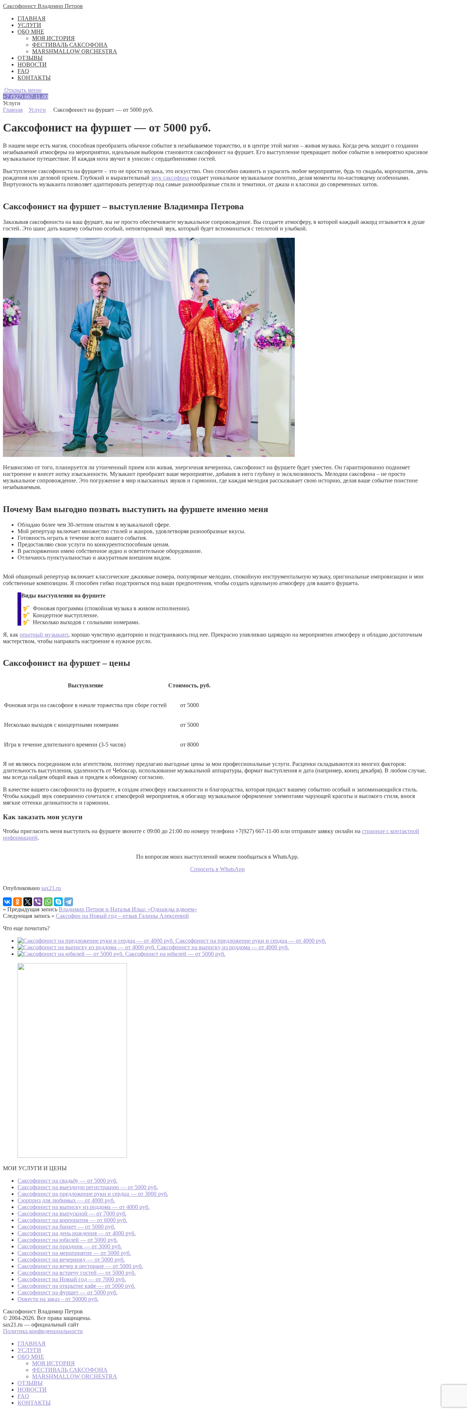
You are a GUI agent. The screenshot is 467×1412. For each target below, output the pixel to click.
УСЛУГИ (29, 25)
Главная (13, 110)
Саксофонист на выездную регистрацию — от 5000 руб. (88, 1187)
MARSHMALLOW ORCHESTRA (74, 51)
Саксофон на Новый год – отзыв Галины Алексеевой (122, 916)
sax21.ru (51, 888)
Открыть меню (22, 90)
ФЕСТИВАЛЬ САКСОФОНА (70, 45)
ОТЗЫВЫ (30, 58)
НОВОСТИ (32, 64)
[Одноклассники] (17, 901)
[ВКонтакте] (7, 901)
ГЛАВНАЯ (32, 18)
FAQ (23, 71)
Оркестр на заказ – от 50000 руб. (58, 1299)
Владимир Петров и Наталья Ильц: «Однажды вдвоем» (128, 909)
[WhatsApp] (48, 901)
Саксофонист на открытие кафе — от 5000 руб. (76, 1286)
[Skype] (58, 901)
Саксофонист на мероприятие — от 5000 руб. (74, 1253)
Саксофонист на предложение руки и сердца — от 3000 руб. (93, 1194)
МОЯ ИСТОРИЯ (53, 38)
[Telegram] (68, 901)
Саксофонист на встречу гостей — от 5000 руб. (77, 1273)
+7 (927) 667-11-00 (25, 97)
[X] (27, 901)
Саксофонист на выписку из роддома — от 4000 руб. (84, 1207)
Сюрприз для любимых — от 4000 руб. (66, 1200)
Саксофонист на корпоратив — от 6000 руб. (72, 1220)
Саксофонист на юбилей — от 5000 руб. (68, 1240)
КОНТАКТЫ (34, 78)
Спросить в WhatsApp (217, 869)
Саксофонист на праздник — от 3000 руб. (70, 1246)
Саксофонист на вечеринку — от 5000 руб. (71, 1259)
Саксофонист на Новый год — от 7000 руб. (72, 1279)
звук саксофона (170, 178)
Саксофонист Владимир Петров (43, 6)
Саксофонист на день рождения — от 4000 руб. (77, 1233)
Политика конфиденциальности (43, 1331)
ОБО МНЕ (31, 31)
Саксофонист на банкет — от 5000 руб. (66, 1227)
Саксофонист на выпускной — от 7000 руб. (72, 1213)
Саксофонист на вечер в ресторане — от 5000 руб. (80, 1266)
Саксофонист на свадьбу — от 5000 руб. (67, 1181)
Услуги (37, 110)
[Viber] (38, 901)
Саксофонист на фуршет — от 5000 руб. (67, 1292)
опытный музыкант (44, 634)
